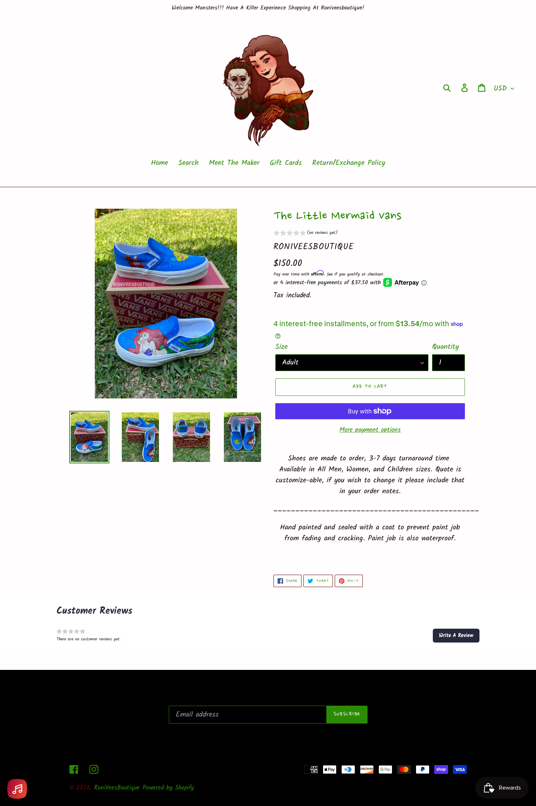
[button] (305, 234)
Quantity (445, 347)
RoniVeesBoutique (117, 788)
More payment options (370, 430)
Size (281, 347)
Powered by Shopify (168, 788)
